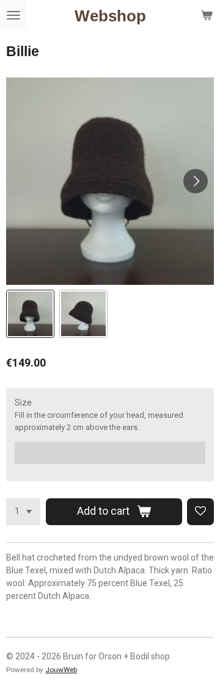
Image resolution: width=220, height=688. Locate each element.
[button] (30, 314)
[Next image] (195, 181)
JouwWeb (61, 669)
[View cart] (206, 15)
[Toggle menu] (13, 15)
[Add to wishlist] (200, 511)
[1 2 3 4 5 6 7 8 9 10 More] (23, 511)
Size (23, 402)
